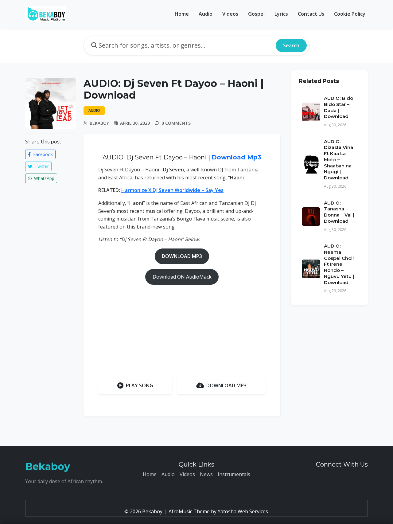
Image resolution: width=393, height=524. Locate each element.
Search (291, 45)
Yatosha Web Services (243, 511)
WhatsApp (43, 178)
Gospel (256, 13)
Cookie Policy (349, 13)
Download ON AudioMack (182, 276)
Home (182, 13)
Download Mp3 (236, 157)
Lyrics (281, 13)
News (206, 474)
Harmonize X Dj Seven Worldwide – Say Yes (172, 190)
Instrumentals (234, 474)
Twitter (41, 166)
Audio (205, 13)
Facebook (42, 154)
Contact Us (311, 13)
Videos (230, 13)
